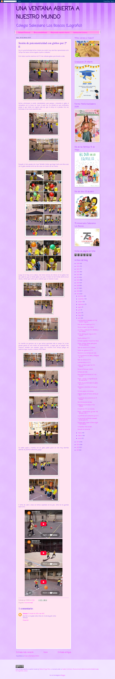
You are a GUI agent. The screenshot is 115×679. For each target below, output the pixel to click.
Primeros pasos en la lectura (86, 391)
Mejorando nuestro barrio (60, 32)
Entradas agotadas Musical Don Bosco (88, 341)
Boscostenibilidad (40, 32)
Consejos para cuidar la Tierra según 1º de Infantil (88, 423)
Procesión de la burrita (84, 429)
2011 (78, 450)
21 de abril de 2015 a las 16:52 (36, 614)
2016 (78, 291)
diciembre (81, 296)
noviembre (81, 299)
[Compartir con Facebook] (44, 600)
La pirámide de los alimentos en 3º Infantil (87, 399)
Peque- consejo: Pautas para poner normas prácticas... (87, 344)
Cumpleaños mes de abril (85, 427)
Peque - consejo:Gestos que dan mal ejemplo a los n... (88, 412)
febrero (80, 436)
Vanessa (25, 614)
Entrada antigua (64, 652)
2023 (78, 272)
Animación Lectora (80, 32)
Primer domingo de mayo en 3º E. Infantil (87, 335)
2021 (78, 277)
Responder (26, 620)
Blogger (63, 675)
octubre (80, 302)
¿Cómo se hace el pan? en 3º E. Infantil (86, 366)
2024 (78, 269)
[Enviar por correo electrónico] (39, 600)
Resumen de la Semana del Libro (87, 353)
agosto (80, 307)
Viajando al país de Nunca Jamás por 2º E (88, 394)
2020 (78, 280)
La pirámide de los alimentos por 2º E (88, 416)
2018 (78, 286)
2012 (78, 447)
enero (80, 438)
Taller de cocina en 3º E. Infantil (86, 348)
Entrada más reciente (24, 652)
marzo (80, 433)
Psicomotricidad (28, 603)
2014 (78, 442)
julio (79, 310)
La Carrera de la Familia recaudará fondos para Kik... (87, 419)
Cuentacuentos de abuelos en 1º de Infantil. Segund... (87, 321)
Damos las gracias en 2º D (85, 350)
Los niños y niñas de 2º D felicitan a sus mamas (88, 330)
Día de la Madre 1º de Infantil (86, 327)
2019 (78, 283)
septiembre (81, 304)
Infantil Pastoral (24, 32)
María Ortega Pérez (44, 669)
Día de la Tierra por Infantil (85, 369)
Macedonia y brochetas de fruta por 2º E (87, 388)
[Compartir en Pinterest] (46, 600)
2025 (78, 266)
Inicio (46, 652)
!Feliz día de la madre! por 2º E (86, 325)
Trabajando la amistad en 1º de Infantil (86, 405)
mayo (79, 316)
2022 (78, 275)
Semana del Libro (82, 372)
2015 (78, 294)
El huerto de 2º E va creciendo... (86, 409)
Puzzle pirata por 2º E (84, 338)
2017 (78, 288)
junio (79, 313)
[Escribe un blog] (41, 600)
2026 (78, 264)
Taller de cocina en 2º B (84, 360)
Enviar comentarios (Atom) (31, 656)
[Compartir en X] (43, 600)
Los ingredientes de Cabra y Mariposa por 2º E (88, 356)
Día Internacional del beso (85, 402)
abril (79, 318)
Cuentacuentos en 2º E (84, 362)
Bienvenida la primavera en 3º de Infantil (87, 375)
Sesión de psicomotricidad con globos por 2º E (88, 383)
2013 (78, 445)
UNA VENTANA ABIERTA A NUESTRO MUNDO (48, 13)
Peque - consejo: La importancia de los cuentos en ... (87, 379)
